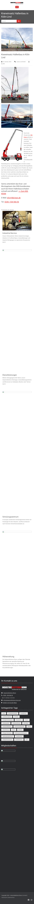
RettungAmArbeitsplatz (21, 733)
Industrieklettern (7, 726)
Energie (16, 716)
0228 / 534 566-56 (12, 202)
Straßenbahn (19, 739)
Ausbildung (23, 713)
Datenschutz (11, 897)
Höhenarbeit (6, 723)
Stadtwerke (19, 736)
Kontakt (25, 895)
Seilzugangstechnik (8, 736)
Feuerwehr (18, 720)
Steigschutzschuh (7, 739)
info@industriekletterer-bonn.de (12, 700)
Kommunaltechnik (19, 726)
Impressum (4, 897)
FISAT (26, 720)
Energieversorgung (7, 720)
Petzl (13, 729)
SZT (27, 739)
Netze (29, 726)
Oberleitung (6, 729)
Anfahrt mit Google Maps (10, 703)
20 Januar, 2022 (7, 61)
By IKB (3, 63)
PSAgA (20, 729)
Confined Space (7, 716)
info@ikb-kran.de (14, 198)
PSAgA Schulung (7, 733)
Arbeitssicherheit (12, 713)
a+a (4, 713)
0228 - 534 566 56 (8, 695)
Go (19, 21)
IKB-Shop (26, 723)
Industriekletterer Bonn (9, 693)
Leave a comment (21, 61)
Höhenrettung (16, 723)
